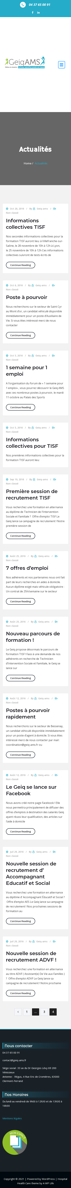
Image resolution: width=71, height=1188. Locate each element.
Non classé (12, 212)
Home (27, 163)
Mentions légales (12, 1118)
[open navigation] (62, 65)
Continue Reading (22, 265)
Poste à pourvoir (26, 297)
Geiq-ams (42, 208)
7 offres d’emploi (27, 568)
